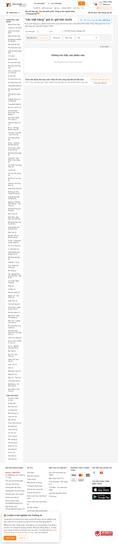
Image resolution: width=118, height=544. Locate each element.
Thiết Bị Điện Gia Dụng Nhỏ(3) (13, 228)
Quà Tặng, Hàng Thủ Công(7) (13, 118)
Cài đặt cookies (32, 507)
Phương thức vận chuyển (14, 494)
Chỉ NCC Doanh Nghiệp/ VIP (74, 31)
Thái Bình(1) (12, 459)
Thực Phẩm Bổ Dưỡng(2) (13, 266)
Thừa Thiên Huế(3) (14, 423)
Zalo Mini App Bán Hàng (57, 493)
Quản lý (22, 538)
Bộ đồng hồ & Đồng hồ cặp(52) (14, 40)
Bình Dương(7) (13, 413)
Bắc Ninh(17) (12, 407)
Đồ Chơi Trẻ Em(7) (14, 107)
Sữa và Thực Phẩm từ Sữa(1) (14, 342)
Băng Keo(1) (12, 374)
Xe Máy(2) (11, 289)
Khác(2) (11, 286)
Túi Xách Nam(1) (14, 304)
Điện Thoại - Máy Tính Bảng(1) (13, 316)
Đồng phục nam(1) (14, 371)
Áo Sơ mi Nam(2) (14, 246)
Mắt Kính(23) (12, 59)
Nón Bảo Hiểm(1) (14, 312)
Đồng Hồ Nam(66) (14, 36)
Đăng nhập (107, 2)
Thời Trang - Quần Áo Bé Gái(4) (14, 149)
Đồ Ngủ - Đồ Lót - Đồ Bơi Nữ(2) (14, 236)
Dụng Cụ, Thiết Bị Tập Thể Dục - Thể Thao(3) (14, 203)
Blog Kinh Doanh (33, 476)
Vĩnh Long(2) (12, 436)
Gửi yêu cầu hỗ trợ (12, 484)
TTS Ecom (53, 496)
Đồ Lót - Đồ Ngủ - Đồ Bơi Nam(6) (14, 128)
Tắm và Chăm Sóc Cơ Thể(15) (14, 72)
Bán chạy (68, 38)
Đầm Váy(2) (12, 232)
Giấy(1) (10, 368)
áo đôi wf (37, 8)
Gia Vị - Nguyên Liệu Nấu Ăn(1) (13, 347)
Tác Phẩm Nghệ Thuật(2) (13, 282)
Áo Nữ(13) (11, 76)
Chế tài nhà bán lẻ (33, 492)
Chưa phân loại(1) (14, 381)
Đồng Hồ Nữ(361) (14, 24)
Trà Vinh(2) (12, 433)
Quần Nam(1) (12, 301)
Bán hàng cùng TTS (105, 8)
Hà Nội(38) (11, 403)
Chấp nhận (10, 538)
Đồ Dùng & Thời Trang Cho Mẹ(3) (14, 193)
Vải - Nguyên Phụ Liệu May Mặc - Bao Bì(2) (14, 275)
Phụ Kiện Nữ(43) (14, 44)
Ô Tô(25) (11, 56)
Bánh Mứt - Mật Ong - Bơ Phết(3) (14, 218)
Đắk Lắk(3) (12, 420)
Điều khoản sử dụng (34, 482)
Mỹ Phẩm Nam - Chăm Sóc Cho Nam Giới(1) (15, 332)
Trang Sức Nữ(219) (14, 28)
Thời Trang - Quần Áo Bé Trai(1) (14, 308)
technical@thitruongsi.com (15, 509)
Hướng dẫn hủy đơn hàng (14, 491)
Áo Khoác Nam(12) (14, 82)
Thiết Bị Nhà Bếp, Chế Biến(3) (14, 198)
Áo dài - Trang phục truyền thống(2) (14, 241)
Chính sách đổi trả (12, 497)
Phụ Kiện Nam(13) (14, 79)
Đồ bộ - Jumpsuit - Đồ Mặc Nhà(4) (14, 144)
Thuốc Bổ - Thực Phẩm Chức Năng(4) (14, 160)
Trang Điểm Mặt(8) (14, 104)
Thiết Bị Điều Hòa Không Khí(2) (14, 253)
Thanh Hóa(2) (12, 429)
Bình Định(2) (12, 426)
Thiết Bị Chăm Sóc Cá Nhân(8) (14, 100)
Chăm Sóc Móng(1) (14, 338)
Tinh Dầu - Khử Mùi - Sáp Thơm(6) (14, 134)
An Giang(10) (12, 410)
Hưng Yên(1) (12, 446)
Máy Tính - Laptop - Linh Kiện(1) (14, 321)
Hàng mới (56, 38)
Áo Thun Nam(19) (14, 62)
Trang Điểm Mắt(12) (15, 86)
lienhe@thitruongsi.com (14, 503)
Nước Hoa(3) (12, 214)
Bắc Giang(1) (12, 439)
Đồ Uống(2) (12, 271)
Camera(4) (11, 170)
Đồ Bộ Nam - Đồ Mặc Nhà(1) (13, 385)
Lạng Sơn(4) (12, 416)
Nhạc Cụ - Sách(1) (14, 377)
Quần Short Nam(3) (14, 188)
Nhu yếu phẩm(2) (14, 292)
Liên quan (44, 38)
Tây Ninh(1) (12, 456)
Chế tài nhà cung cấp (35, 489)
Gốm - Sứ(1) (12, 364)
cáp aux (57, 8)
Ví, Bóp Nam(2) (13, 249)
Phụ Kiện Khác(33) (14, 48)
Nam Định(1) (12, 449)
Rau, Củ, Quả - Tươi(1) (13, 355)
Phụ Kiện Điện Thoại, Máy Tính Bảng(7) (13, 112)
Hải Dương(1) (13, 443)
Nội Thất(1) (12, 351)
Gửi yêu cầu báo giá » (100, 80)
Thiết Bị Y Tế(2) (13, 262)
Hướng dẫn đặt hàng (13, 487)
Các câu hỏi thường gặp (14, 481)
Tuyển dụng (31, 479)
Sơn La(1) (11, 452)
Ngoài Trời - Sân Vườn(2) (13, 296)
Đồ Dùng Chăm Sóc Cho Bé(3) (14, 223)
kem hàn (76, 8)
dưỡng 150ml (66, 8)
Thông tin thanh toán (34, 486)
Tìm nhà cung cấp (96, 20)
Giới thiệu (30, 472)
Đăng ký (106, 4)
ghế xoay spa (47, 8)
